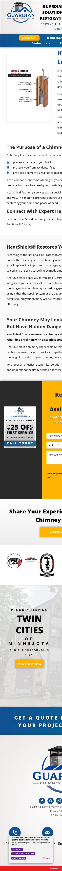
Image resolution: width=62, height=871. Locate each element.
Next (31, 428)
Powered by (55, 868)
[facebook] (42, 801)
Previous (8, 428)
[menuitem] (29, 38)
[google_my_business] (50, 801)
